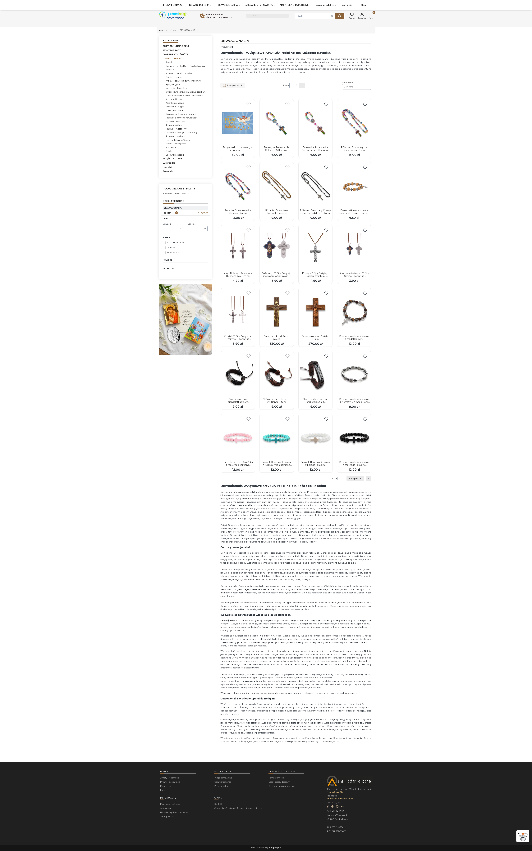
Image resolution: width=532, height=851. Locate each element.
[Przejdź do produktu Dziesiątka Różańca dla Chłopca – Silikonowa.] (276, 123)
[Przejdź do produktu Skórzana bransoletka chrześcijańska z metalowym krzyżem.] (315, 375)
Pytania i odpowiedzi (170, 782)
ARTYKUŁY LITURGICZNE (176, 46)
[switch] (523, 839)
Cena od (167, 224)
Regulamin (165, 786)
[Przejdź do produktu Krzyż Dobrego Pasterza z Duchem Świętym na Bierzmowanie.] (237, 249)
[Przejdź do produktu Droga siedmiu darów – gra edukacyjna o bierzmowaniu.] (237, 123)
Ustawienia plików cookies (173, 812)
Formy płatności (276, 778)
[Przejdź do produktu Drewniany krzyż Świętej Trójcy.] (315, 312)
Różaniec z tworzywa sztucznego (182, 132)
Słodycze (170, 69)
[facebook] (327, 806)
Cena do (192, 224)
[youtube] (342, 806)
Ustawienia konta (222, 782)
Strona (286, 85)
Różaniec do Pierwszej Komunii (181, 114)
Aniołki (169, 151)
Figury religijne (173, 84)
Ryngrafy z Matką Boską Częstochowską (185, 66)
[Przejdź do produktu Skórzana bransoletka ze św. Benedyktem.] (276, 375)
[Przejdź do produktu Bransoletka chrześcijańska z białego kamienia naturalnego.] (315, 438)
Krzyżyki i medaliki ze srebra (179, 73)
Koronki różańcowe (175, 103)
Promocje (168, 171)
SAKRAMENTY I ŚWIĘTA (175, 54)
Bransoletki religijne (175, 106)
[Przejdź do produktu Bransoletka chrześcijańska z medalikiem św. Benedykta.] (354, 312)
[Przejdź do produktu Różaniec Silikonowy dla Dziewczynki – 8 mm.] (354, 123)
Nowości (167, 167)
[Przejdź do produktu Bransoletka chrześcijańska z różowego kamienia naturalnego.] (237, 438)
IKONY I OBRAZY (172, 50)
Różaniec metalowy (175, 136)
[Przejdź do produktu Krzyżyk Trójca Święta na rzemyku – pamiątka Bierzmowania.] (237, 312)
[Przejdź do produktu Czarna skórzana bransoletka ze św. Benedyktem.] (237, 375)
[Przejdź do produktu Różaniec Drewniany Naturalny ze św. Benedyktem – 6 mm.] (276, 186)
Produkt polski (174, 252)
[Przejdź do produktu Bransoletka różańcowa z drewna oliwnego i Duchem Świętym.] (354, 186)
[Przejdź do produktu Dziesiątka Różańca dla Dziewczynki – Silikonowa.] (315, 123)
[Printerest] (332, 806)
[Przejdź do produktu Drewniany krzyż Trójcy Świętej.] (276, 312)
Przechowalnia (221, 786)
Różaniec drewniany (175, 121)
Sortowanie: (348, 82)
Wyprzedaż (169, 163)
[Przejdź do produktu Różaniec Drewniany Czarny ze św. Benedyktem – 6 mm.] (315, 186)
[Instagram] (337, 806)
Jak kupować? (167, 816)
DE (258, 16)
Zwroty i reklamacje (169, 778)
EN (253, 16)
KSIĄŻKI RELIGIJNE (173, 158)
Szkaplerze (171, 62)
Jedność (171, 247)
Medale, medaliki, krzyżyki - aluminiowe (184, 95)
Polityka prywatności (170, 804)
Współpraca (165, 808)
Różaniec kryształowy (176, 129)
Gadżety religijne (174, 77)
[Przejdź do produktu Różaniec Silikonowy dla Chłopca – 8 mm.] (237, 186)
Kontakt (218, 804)
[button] (339, 16)
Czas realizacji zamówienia (281, 786)
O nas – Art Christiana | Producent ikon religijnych (238, 808)
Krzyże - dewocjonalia (176, 143)
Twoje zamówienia (223, 778)
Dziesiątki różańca (174, 110)
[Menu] (527, 832)
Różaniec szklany (174, 125)
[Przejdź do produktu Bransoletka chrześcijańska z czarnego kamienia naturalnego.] (354, 438)
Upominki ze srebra (175, 155)
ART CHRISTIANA (176, 242)
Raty (162, 790)
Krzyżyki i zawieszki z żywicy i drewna (183, 81)
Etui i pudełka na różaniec (178, 140)
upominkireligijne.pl (167, 30)
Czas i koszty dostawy (279, 782)
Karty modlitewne (174, 99)
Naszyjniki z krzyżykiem (177, 88)
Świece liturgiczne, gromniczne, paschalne (186, 92)
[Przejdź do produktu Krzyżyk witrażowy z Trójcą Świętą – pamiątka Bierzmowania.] (354, 249)
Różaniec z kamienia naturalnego (182, 118)
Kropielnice (171, 147)
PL (248, 16)
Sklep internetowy (265, 847)
